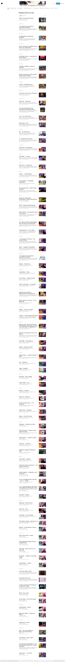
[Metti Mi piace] (19, 31)
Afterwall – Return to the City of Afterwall (27, 549)
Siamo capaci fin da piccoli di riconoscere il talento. (27, 183)
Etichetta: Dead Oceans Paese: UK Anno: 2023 (26, 417)
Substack (56, 660)
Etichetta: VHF (21, 632)
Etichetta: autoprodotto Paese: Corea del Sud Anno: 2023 (27, 516)
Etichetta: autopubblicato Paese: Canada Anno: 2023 (27, 285)
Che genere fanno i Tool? (25, 571)
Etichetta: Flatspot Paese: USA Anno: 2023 (25, 310)
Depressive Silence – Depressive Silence (27, 614)
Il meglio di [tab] (24, 15)
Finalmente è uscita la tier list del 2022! (25, 452)
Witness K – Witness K (24, 396)
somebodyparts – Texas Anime (27, 230)
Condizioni (11, 660)
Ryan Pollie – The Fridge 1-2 (26, 341)
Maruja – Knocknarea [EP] (25, 347)
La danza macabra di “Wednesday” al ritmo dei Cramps (28, 585)
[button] (8, 8)
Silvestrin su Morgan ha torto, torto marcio (28, 333)
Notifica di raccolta (15, 660)
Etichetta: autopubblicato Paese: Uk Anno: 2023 (26, 348)
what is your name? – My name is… (28, 284)
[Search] (53, 3)
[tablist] (22, 16)
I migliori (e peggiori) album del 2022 (27, 450)
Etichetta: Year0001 (22, 654)
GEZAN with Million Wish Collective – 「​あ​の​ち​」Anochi (28, 480)
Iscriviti (58, 3)
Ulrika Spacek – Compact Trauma (27, 437)
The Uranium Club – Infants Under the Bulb (27, 188)
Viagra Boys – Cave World (25, 653)
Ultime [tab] (21, 15)
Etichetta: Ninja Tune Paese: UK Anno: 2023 (25, 302)
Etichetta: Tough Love (22, 438)
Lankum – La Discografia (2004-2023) (28, 315)
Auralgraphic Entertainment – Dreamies (26, 37)
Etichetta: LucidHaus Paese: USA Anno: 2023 (26, 504)
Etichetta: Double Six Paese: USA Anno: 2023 (26, 510)
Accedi (62, 3)
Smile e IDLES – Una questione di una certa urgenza (28, 213)
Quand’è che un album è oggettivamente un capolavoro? (27, 293)
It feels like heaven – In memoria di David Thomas (28, 57)
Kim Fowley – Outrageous (25, 165)
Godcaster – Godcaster (25, 443)
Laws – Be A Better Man (25, 116)
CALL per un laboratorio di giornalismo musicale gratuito (26, 109)
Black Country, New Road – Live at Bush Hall (27, 301)
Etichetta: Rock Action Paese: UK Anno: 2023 (26, 265)
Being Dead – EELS (23, 123)
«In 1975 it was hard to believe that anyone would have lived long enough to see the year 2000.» (28, 59)
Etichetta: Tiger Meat (22, 551)
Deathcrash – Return (24, 622)
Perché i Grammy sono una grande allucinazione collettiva (28, 75)
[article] (32, 20)
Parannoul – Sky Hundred (25, 147)
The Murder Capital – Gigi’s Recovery (28, 521)
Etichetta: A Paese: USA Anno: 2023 (24, 467)
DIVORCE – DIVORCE (24, 390)
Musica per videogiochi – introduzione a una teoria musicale (28, 198)
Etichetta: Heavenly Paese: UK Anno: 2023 (25, 460)
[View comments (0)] (25, 31)
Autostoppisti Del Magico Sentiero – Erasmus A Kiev (28, 542)
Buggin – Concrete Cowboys (26, 309)
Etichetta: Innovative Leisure (23, 564)
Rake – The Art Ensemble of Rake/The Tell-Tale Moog (26, 631)
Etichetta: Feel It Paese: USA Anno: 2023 (25, 279)
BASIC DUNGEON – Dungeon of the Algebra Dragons (27, 431)
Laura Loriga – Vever (24, 382)
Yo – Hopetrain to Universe (25, 138)
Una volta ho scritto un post (23, 19)
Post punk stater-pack (24, 578)
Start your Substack (30, 660)
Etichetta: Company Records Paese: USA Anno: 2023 (27, 273)
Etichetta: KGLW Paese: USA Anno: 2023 (25, 328)
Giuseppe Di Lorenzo (24, 20)
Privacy (9, 660)
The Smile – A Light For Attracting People (27, 556)
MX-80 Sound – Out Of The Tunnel (27, 599)
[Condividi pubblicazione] (55, 3)
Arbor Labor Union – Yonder (26, 535)
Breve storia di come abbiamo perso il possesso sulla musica (28, 47)
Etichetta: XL (21, 558)
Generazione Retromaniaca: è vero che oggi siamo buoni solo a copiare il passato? (28, 645)
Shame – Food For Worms (25, 416)
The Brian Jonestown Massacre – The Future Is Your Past (28, 466)
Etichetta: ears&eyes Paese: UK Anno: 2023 (25, 383)
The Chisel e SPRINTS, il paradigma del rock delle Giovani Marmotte (28, 223)
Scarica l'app (36, 660)
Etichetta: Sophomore (22, 536)
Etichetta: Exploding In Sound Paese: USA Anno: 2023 (27, 363)
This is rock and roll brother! (26, 18)
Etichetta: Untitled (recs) (22, 623)
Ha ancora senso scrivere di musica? (28, 93)
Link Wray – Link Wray (25, 101)
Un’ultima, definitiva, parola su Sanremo (27, 67)
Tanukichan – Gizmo (24, 272)
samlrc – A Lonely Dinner (25, 174)
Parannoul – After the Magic (26, 515)
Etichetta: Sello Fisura (22, 425)
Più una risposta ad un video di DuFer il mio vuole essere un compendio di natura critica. (28, 489)
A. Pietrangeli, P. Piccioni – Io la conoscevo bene (27, 239)
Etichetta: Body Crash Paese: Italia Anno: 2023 (26, 405)
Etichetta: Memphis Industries (23, 594)
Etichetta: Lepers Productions (23, 474)
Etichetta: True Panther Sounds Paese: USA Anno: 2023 (27, 411)
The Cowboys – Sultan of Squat (27, 278)
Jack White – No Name (24, 156)
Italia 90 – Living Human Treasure (27, 527)
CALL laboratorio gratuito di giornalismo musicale (26, 27)
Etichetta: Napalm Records (23, 608)
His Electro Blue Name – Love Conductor (26, 403)
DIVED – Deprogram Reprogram (27, 205)
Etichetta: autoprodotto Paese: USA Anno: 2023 (26, 342)
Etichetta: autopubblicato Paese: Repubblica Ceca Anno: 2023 (28, 357)
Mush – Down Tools (24, 593)
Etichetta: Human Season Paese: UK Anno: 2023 (26, 522)
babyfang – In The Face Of (25, 502)
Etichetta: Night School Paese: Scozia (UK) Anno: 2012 (27, 391)
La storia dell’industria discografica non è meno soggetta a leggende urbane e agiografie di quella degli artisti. (28, 49)
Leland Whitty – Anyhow (25, 563)
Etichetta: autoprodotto (22, 615)
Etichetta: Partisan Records (23, 638)
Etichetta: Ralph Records (22, 600)
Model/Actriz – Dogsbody (25, 410)
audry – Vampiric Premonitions (27, 247)
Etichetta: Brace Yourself (22, 528)
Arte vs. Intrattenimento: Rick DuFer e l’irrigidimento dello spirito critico (28, 487)
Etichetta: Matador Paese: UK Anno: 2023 (25, 377)
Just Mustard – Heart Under (26, 637)
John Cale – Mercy (23, 509)
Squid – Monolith (23, 368)
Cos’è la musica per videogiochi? (24, 200)
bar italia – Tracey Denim (25, 376)
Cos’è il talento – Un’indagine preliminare (26, 181)
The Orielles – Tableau (24, 459)
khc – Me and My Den (24, 132)
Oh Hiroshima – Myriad (25, 607)
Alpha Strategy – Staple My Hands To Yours (28, 356)
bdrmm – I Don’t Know (24, 264)
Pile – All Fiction (23, 362)
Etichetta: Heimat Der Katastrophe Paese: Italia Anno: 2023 (28, 432)
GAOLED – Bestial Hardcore (26, 84)
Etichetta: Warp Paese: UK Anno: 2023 (25, 369)
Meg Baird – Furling (24, 494)
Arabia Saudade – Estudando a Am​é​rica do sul (28, 473)
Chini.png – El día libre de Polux (27, 424)
